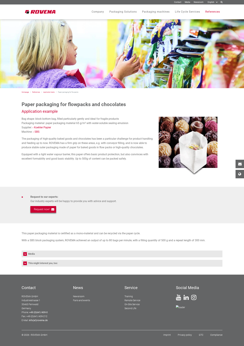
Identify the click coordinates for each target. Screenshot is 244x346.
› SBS (36, 131)
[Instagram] (193, 298)
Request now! (42, 209)
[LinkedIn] (186, 298)
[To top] (238, 340)
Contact (240, 164)
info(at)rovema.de (38, 320)
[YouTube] (178, 298)
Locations (240, 174)
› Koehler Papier (42, 127)
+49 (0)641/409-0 (38, 312)
